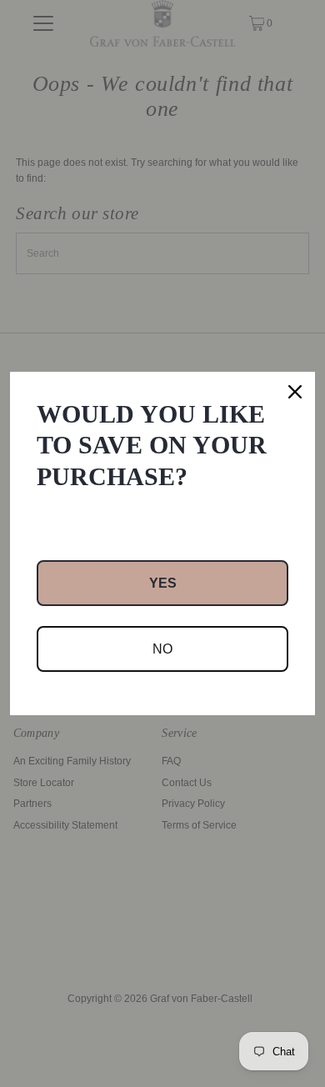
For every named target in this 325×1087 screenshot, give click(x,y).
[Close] (295, 392)
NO (162, 649)
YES (163, 583)
